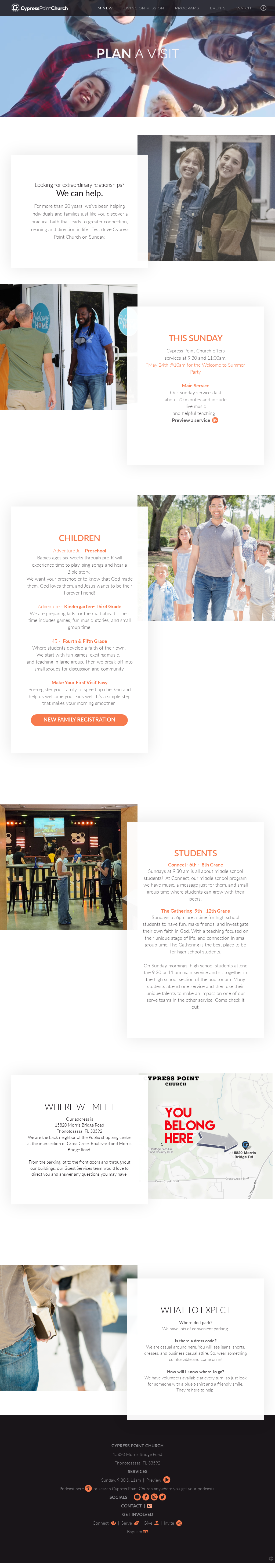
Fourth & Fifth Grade (82, 641)
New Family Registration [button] (79, 720)
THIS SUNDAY (195, 338)
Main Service (195, 386)
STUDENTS (195, 853)
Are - (50, 606)
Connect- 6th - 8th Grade (195, 865)
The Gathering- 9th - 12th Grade (195, 911)
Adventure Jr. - (68, 551)
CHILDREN (79, 538)
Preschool (95, 551)
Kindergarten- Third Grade (92, 606)
